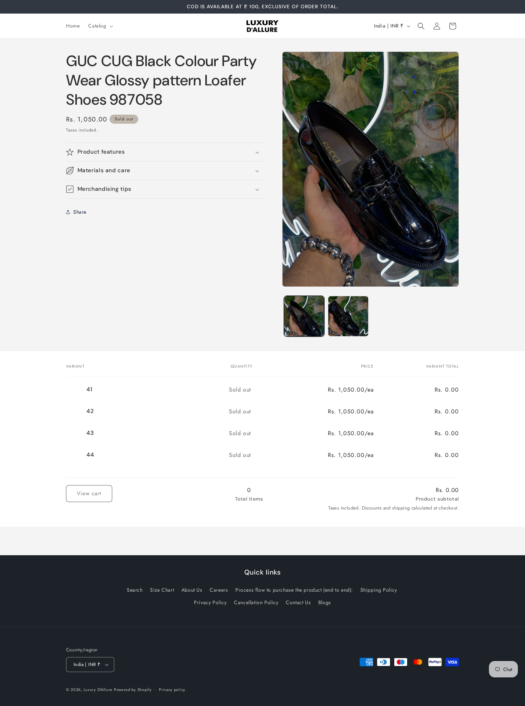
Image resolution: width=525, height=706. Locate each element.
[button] (100, 25)
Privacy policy (172, 689)
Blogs (324, 602)
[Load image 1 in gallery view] (304, 316)
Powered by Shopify (133, 689)
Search (135, 589)
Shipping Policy (378, 589)
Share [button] (79, 211)
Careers (219, 589)
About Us (191, 589)
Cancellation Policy (256, 602)
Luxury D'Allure (99, 689)
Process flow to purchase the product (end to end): (294, 589)
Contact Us (298, 602)
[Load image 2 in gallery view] (348, 316)
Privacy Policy (210, 602)
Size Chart (162, 589)
